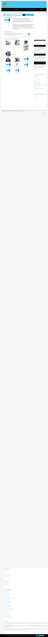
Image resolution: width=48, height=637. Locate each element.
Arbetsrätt (36, 76)
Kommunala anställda (8, 601)
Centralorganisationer (8, 575)
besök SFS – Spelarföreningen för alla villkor (24, 37)
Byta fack (35, 9)
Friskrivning (36, 110)
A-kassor (21, 9)
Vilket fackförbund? (15, 9)
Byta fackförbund (7, 582)
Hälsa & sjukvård (7, 596)
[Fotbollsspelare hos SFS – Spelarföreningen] (29, 35)
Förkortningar (6, 576)
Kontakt (28, 110)
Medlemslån (41, 9)
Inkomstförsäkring (29, 9)
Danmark (35, 95)
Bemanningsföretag (7, 573)
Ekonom (8, 73)
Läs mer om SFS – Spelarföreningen (10, 37)
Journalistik (6, 600)
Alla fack (8, 9)
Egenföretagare (8, 62)
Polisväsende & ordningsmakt (9, 608)
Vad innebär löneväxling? (37, 86)
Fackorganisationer (8, 45)
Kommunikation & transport (8, 602)
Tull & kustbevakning (7, 615)
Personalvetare (17, 73)
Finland (35, 96)
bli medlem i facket (36, 79)
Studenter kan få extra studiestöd (9, 625)
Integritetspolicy (41, 635)
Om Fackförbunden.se (42, 110)
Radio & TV (6, 610)
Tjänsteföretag (7, 614)
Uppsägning (35, 89)
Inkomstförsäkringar (25, 45)
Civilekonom (26, 67)
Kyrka (5, 603)
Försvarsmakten (7, 595)
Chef (26, 62)
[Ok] (46, 635)
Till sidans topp (44, 113)
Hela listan (6, 574)
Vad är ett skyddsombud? (39, 54)
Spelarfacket (35, 87)
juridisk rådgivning (36, 75)
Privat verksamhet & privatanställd (9, 609)
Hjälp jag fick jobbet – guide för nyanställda (10, 622)
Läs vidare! (35, 59)
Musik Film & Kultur (7, 607)
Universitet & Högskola (8, 616)
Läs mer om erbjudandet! (37, 51)
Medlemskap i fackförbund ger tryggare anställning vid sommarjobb (14, 628)
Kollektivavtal (35, 80)
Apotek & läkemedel (7, 590)
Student (6, 569)
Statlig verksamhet (7, 613)
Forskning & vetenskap (8, 594)
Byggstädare (8, 67)
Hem (3, 9)
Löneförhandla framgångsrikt (38, 81)
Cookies (31, 110)
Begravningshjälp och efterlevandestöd (39, 88)
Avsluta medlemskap (36, 82)
